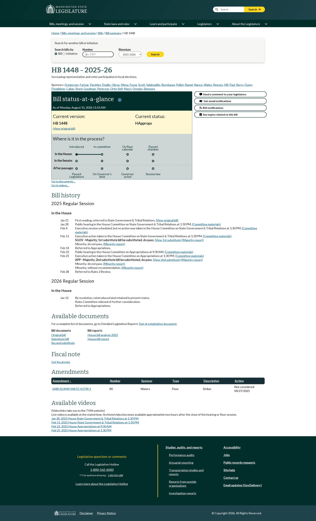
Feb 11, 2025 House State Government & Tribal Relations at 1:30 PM (95, 422)
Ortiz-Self (116, 89)
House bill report (98, 339)
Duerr (248, 85)
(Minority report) (114, 244)
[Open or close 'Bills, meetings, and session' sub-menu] (90, 24)
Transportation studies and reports (186, 472)
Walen (208, 85)
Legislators (204, 24)
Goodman (89, 89)
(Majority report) (193, 240)
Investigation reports (182, 493)
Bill (60, 53)
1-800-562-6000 (102, 470)
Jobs (227, 455)
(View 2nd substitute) (167, 260)
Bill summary (113, 33)
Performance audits (181, 455)
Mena (124, 85)
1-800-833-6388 (115, 475)
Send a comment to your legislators (224, 94)
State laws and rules (116, 24)
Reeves (218, 85)
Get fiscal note (60, 362)
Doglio (106, 85)
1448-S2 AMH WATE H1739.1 (71, 389)
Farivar (84, 85)
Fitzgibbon (58, 89)
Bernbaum (168, 85)
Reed (78, 89)
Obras (116, 85)
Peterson (103, 89)
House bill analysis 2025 (103, 335)
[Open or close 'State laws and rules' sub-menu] (135, 24)
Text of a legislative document (157, 324)
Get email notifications (216, 101)
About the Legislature (246, 24)
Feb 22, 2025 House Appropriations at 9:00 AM (81, 426)
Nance (198, 85)
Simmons (149, 89)
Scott (141, 85)
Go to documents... (63, 181)
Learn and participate (163, 24)
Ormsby (137, 89)
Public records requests (239, 462)
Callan (70, 89)
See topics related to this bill (219, 114)
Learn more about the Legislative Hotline (102, 484)
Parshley (95, 85)
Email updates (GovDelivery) (243, 485)
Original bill (58, 335)
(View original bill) (64, 128)
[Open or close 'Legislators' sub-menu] (217, 24)
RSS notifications (212, 107)
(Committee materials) (206, 224)
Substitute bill (60, 339)
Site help (229, 470)
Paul (232, 85)
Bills (100, 33)
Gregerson (72, 85)
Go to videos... (60, 185)
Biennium (125, 49)
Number (87, 49)
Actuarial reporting (181, 462)
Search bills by (64, 49)
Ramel (189, 85)
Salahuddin (153, 85)
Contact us (231, 478)
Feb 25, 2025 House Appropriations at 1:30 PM (81, 430)
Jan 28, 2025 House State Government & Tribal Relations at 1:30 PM (94, 418)
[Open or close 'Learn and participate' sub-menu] (183, 24)
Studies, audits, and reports (184, 447)
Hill (226, 85)
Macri (127, 89)
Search (253, 9)
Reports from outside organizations (182, 483)
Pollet (180, 85)
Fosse (133, 85)
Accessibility (232, 447)
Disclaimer (86, 513)
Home (55, 33)
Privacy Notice (106, 513)
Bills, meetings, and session (66, 24)
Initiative (72, 53)
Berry (239, 85)
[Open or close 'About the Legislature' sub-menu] (266, 24)
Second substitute (63, 343)
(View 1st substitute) (168, 240)
